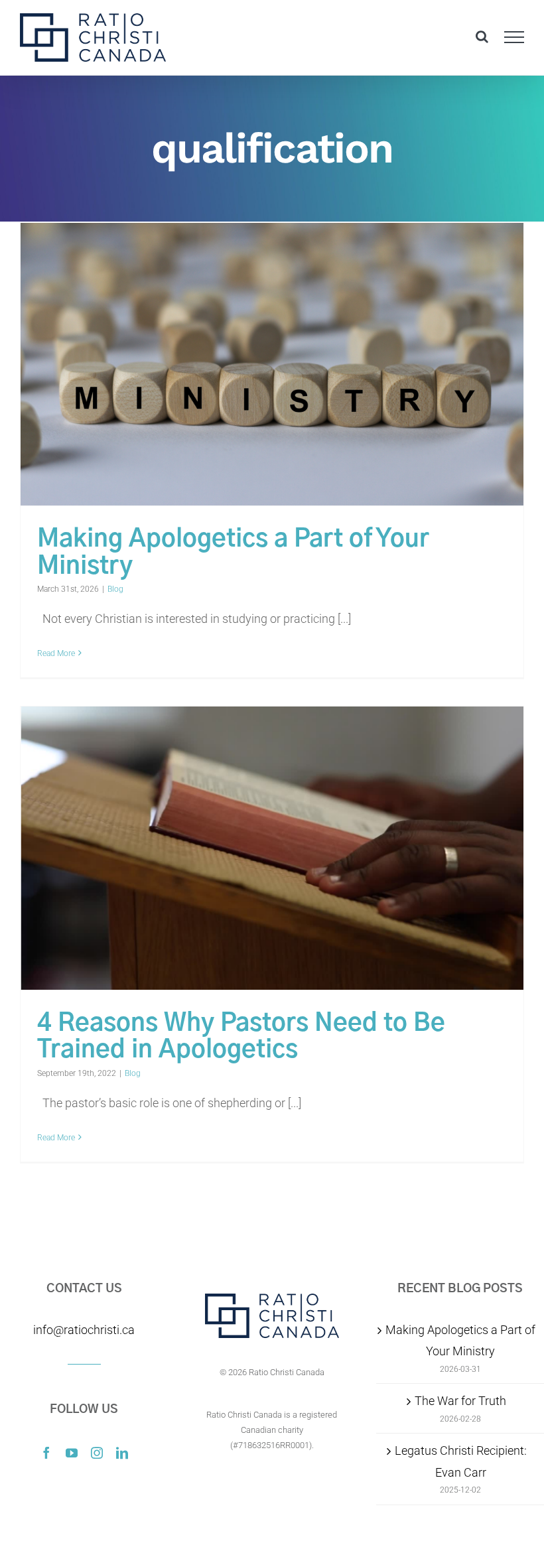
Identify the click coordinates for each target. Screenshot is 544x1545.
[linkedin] (122, 1453)
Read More (56, 653)
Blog (115, 589)
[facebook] (46, 1453)
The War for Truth (460, 1401)
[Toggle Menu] (514, 37)
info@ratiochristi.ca (84, 1330)
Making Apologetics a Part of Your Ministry (460, 1340)
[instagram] (97, 1453)
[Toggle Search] (482, 36)
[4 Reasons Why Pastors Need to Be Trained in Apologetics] (272, 848)
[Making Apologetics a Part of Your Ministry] (272, 364)
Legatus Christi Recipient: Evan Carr (461, 1461)
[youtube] (72, 1453)
